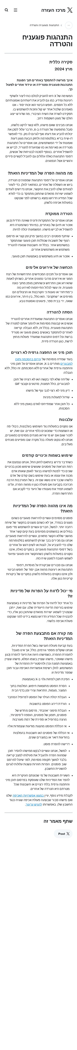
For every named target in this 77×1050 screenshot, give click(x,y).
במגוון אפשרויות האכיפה (28, 795)
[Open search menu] (6, 10)
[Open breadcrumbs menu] (69, 25)
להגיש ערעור (34, 804)
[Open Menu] (15, 10)
